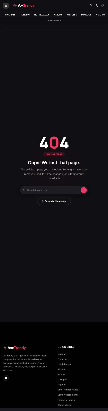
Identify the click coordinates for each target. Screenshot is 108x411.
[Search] (90, 5)
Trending (62, 359)
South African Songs (68, 394)
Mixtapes (62, 379)
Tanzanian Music (66, 400)
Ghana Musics (65, 405)
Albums (61, 369)
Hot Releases (64, 364)
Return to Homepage (55, 201)
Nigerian (62, 354)
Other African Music (68, 389)
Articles (61, 374)
